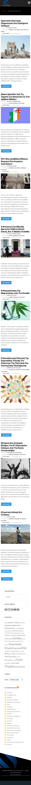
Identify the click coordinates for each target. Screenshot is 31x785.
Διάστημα (21, 633)
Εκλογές (10, 639)
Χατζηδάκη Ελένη (11, 166)
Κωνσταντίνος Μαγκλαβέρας (14, 452)
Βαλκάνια (11, 454)
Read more (6, 86)
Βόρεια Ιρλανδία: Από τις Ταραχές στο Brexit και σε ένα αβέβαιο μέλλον (15, 97)
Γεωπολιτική (8, 633)
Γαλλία (15, 631)
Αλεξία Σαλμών (11, 517)
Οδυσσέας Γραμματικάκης (14, 101)
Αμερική (11, 297)
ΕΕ (5, 639)
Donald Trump (13, 622)
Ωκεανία (9, 744)
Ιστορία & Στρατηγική (12, 725)
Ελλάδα (17, 638)
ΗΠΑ (23, 648)
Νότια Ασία (10, 735)
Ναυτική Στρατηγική (12, 733)
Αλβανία (23, 622)
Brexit (6, 622)
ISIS (20, 622)
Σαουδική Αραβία (9, 663)
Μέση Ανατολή (17, 654)
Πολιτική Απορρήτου (16, 774)
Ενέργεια (10, 641)
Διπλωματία (21, 635)
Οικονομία (12, 656)
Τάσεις (8, 740)
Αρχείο (7, 679)
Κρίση (10, 654)
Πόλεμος (13, 660)
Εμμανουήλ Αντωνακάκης (14, 367)
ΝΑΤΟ (24, 654)
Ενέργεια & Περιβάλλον (13, 716)
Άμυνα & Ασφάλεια (12, 700)
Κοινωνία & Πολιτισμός (14, 29)
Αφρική (6, 631)
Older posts (7, 579)
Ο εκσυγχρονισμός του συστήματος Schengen (14, 11)
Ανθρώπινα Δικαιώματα (15, 168)
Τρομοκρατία (19, 666)
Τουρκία (9, 666)
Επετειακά (9, 718)
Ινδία (6, 651)
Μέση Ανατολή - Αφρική (13, 730)
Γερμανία (21, 631)
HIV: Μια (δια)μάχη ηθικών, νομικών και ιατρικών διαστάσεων (14, 161)
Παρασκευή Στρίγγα (12, 27)
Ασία (16, 628)
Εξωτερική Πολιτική (18, 641)
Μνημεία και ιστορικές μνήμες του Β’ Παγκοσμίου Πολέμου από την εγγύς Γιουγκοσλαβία (14, 447)
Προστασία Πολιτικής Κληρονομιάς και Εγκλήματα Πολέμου (14, 23)
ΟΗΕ (6, 657)
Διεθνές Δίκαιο (11, 709)
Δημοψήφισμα (15, 633)
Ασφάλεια (21, 628)
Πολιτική (8, 660)
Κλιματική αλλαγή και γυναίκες (11, 513)
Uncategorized (11, 695)
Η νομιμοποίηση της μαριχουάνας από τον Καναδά (15, 291)
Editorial (9, 692)
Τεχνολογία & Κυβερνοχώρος (15, 742)
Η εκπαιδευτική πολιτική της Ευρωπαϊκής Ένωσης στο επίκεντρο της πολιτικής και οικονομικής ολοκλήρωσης (15, 362)
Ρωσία (19, 659)
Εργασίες (9, 721)
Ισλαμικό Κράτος (15, 651)
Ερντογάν (7, 644)
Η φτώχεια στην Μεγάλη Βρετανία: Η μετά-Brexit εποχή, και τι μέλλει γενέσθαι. (15, 229)
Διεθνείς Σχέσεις (11, 635)
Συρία (16, 663)
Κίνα (6, 653)
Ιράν (8, 651)
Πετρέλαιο (18, 656)
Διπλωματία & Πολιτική (14, 369)
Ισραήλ (22, 651)
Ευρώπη (11, 103)
